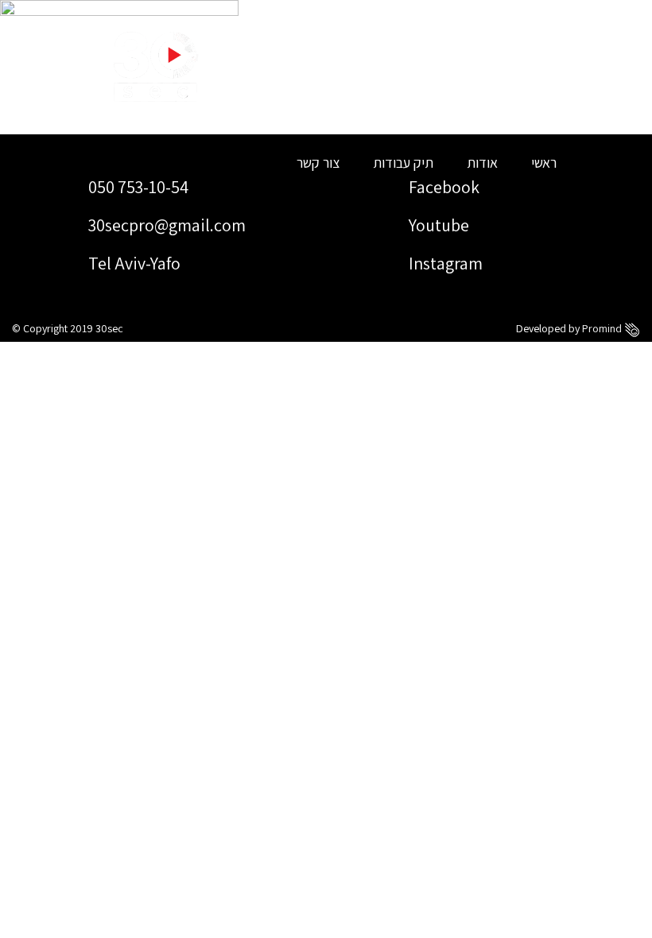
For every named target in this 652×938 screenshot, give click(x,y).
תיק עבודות (403, 162)
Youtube (437, 225)
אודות (482, 162)
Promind (603, 328)
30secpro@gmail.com (165, 225)
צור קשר (318, 162)
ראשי (544, 162)
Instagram (444, 263)
